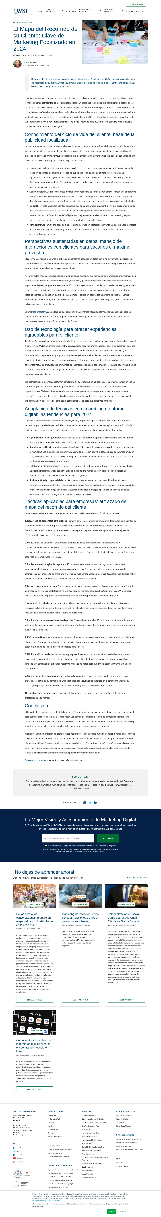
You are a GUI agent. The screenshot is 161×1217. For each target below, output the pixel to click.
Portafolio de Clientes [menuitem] (123, 1126)
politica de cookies (70, 851)
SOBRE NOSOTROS (50, 10)
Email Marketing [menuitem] (87, 1167)
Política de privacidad (39, 1200)
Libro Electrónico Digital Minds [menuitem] (58, 1187)
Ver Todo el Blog (135, 877)
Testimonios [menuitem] (120, 1122)
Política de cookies (54, 1200)
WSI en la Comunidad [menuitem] (55, 1136)
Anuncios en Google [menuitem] (88, 1154)
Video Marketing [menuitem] (87, 1174)
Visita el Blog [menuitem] (120, 1163)
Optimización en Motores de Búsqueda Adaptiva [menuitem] (95, 1158)
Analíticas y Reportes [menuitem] (89, 1177)
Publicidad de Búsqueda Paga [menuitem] (91, 1150)
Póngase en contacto (35, 760)
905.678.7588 (137, 5)
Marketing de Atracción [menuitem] (90, 1136)
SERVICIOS (70, 11)
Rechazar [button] (123, 1211)
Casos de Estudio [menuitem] (122, 1119)
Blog (144, 11)
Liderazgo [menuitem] (51, 1122)
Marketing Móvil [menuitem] (87, 1170)
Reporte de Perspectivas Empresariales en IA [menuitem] (63, 1170)
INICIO (40, 11)
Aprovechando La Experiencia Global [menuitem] (128, 1139)
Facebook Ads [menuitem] (86, 1143)
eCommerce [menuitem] (86, 1129)
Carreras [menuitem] (51, 1133)
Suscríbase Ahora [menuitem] (122, 1166)
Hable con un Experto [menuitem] (123, 1146)
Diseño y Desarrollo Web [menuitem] (90, 1126)
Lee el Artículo (34, 1000)
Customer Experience (22, 23)
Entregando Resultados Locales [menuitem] (126, 1143)
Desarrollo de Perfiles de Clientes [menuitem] (93, 1119)
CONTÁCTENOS (132, 11)
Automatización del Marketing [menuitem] (92, 1163)
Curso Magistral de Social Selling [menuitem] (93, 1147)
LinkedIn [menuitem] (20, 1155)
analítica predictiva (37, 311)
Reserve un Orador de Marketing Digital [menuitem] (129, 1150)
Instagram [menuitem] (20, 1162)
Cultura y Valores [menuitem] (53, 1129)
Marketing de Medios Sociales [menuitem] (92, 1140)
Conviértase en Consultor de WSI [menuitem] (59, 1157)
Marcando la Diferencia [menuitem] (124, 1115)
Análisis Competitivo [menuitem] (89, 1115)
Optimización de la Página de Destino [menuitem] (94, 1122)
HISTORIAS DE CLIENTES (85, 10)
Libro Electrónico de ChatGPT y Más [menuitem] (60, 1177)
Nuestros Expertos (108, 10)
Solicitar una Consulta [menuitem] (55, 1153)
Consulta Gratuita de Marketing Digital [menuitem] (61, 1184)
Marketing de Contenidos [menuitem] (90, 1133)
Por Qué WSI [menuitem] (52, 1115)
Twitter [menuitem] (19, 1151)
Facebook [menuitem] (20, 1148)
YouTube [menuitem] (20, 1158)
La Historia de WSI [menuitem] (54, 1119)
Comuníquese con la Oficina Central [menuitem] (60, 1150)
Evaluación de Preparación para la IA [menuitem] (60, 1180)
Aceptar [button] (111, 1211)
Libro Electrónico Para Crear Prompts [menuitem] (60, 1173)
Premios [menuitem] (50, 1126)
